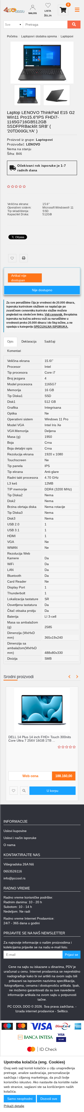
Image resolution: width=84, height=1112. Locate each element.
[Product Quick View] (26, 790)
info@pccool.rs (14, 878)
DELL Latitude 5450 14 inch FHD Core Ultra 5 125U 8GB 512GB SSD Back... (42, 738)
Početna (12, 36)
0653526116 (13, 871)
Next (76, 677)
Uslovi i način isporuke (20, 838)
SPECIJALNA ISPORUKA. (51, 326)
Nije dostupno (42, 290)
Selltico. (63, 1011)
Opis (10, 341)
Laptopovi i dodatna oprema (39, 36)
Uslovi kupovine (15, 831)
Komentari (14, 351)
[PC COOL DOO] (14, 10)
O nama (9, 845)
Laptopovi (67, 36)
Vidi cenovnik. (54, 314)
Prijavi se (71, 954)
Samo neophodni (19, 1099)
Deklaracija (28, 341)
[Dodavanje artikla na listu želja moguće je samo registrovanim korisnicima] (12, 258)
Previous (69, 677)
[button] (77, 9)
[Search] (73, 24)
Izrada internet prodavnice (34, 1011)
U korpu (54, 791)
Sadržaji (49, 341)
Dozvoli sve (48, 1099)
